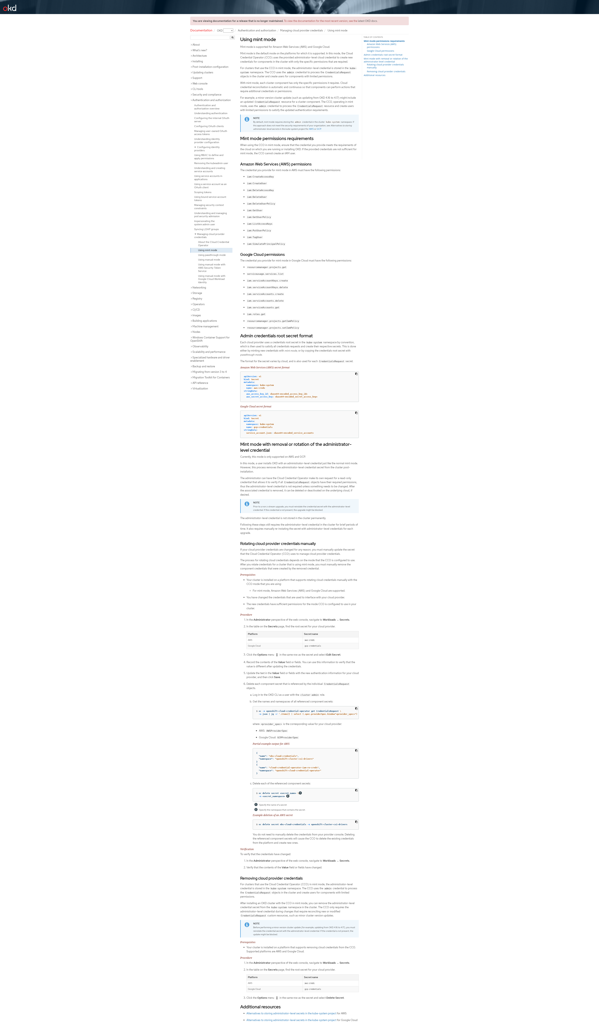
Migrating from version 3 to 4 (209, 372)
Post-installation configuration (210, 67)
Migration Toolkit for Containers (211, 377)
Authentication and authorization (257, 30)
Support (197, 78)
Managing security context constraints (209, 206)
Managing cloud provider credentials (301, 30)
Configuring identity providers (207, 148)
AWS (311, 129)
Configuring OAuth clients (209, 126)
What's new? (199, 50)
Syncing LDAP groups (206, 229)
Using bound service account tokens (210, 198)
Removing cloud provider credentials (386, 71)
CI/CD (196, 309)
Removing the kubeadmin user (211, 163)
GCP (319, 129)
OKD (220, 30)
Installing (197, 61)
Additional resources (374, 75)
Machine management (205, 326)
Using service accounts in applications (208, 177)
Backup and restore (203, 366)
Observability (200, 346)
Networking (199, 287)
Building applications (204, 320)
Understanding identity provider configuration (207, 140)
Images (196, 315)
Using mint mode (207, 250)
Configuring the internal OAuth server (211, 119)
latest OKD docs (367, 21)
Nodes (196, 332)
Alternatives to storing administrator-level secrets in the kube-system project (291, 1013)
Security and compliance (206, 94)
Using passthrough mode (212, 255)
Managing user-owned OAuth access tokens (210, 132)
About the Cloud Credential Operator (213, 243)
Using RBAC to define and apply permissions (208, 156)
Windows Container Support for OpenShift (210, 339)
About (196, 44)
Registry (197, 298)
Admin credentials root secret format (383, 54)
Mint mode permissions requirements (384, 41)
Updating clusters (202, 72)
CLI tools (197, 89)
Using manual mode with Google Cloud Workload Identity (211, 279)
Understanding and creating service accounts (209, 169)
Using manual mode (209, 259)
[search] (232, 37)
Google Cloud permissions (380, 50)
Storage (197, 293)
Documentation (201, 30)
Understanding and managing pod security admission (210, 215)
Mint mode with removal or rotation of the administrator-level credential (386, 60)
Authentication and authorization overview (206, 107)
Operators (198, 304)
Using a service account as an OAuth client (210, 185)
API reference (200, 383)
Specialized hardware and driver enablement (210, 359)
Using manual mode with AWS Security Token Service (211, 268)
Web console (199, 83)
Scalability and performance (208, 352)
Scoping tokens (202, 192)
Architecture (199, 55)
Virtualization (200, 388)
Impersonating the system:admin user (204, 222)
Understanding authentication (210, 113)
